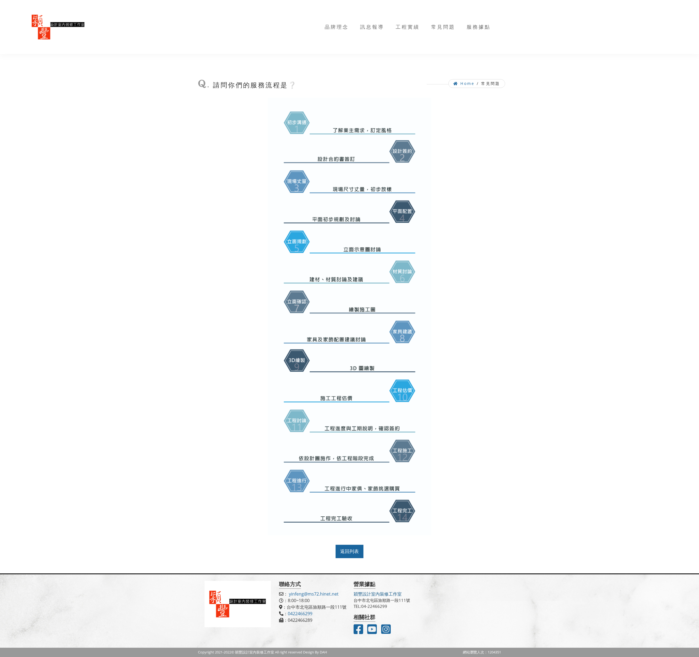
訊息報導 (372, 26)
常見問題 (443, 26)
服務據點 (479, 26)
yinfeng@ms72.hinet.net (314, 594)
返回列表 (349, 551)
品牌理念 (337, 26)
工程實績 (408, 26)
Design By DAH (315, 652)
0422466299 (300, 614)
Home (466, 83)
